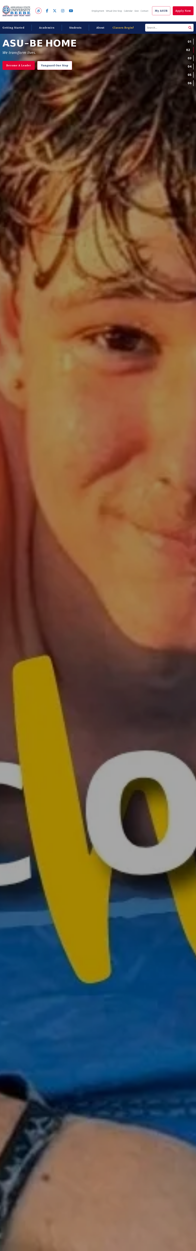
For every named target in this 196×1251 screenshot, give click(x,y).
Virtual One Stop (114, 10)
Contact (144, 10)
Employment (98, 10)
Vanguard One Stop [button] (48, 65)
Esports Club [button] (15, 65)
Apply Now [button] (183, 10)
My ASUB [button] (161, 10)
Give (136, 10)
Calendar (128, 10)
